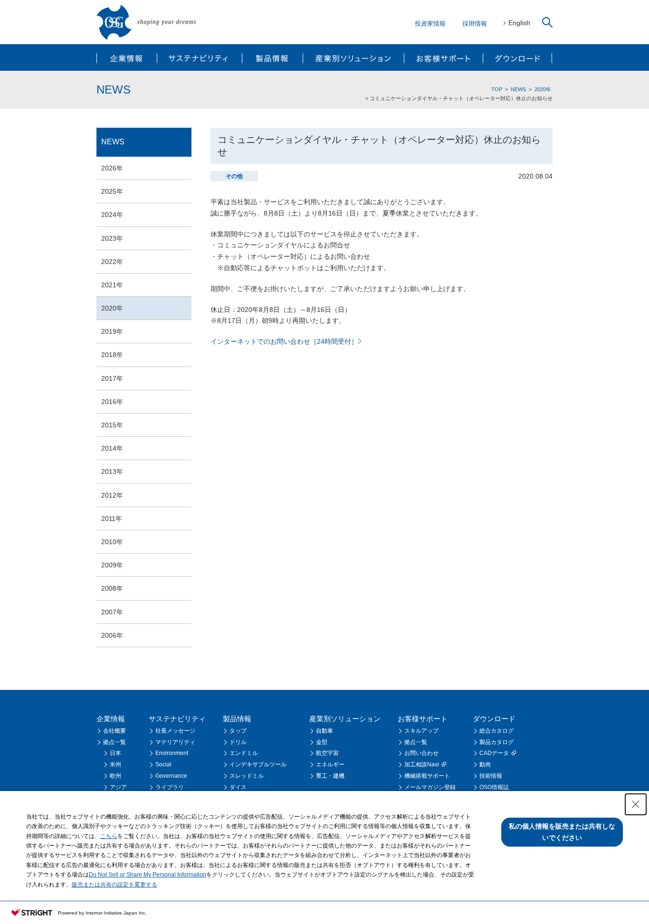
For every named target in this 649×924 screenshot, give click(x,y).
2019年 (112, 331)
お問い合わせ (421, 753)
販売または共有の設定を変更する (114, 884)
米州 (115, 764)
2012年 (112, 495)
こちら (108, 836)
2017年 (112, 378)
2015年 (112, 425)
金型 (321, 742)
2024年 (112, 214)
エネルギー (330, 764)
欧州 (115, 776)
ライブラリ (169, 787)
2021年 (112, 285)
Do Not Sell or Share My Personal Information (147, 874)
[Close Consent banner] (635, 804)
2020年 (542, 89)
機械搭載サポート (427, 776)
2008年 (112, 588)
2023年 (112, 238)
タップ (238, 730)
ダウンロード (517, 57)
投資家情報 (430, 23)
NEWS (518, 89)
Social (163, 764)
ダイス (238, 787)
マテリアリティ (175, 742)
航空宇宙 (327, 753)
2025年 (112, 191)
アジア (118, 787)
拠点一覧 (114, 742)
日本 (115, 753)
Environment (171, 753)
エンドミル (243, 753)
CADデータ (494, 753)
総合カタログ (496, 730)
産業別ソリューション (352, 57)
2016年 (112, 401)
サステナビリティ (200, 57)
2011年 (111, 518)
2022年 (112, 261)
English (519, 23)
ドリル (238, 742)
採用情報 (474, 23)
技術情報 (490, 776)
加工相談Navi (421, 764)
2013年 (112, 471)
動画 (485, 764)
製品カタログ (496, 742)
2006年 (112, 635)
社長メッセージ (175, 730)
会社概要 (114, 730)
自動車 (324, 730)
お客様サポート (442, 57)
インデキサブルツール (257, 764)
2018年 (112, 354)
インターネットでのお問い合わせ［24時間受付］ (284, 341)
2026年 (112, 168)
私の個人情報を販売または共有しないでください (562, 831)
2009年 (112, 565)
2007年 (112, 612)
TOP (496, 89)
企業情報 (127, 57)
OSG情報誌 (494, 787)
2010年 (112, 542)
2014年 (112, 448)
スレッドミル (246, 776)
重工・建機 (330, 776)
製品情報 (272, 57)
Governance (171, 776)
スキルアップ (421, 730)
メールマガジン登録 (430, 787)
